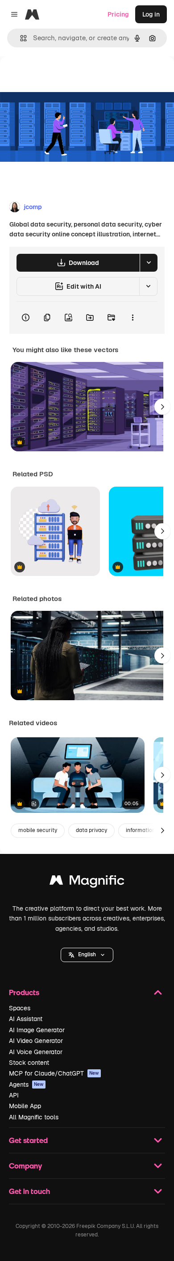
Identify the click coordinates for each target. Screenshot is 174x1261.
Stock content (29, 1063)
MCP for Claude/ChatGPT (54, 1073)
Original (57, 76)
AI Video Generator (36, 1041)
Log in (151, 14)
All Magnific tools (33, 1117)
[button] (87, 955)
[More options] (132, 318)
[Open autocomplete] (20, 38)
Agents (26, 1084)
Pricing (118, 14)
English (87, 954)
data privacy (91, 830)
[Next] (162, 406)
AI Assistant (25, 1019)
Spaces (19, 1008)
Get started (28, 1140)
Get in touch (29, 1191)
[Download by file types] (148, 263)
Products (24, 992)
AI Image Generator (37, 1030)
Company (25, 1165)
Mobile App (25, 1106)
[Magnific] (87, 882)
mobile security (37, 830)
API (14, 1095)
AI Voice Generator (35, 1052)
